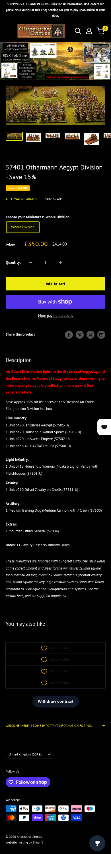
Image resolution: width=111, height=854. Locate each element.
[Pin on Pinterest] (80, 335)
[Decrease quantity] (30, 263)
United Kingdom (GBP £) (25, 754)
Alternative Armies (21, 199)
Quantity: (13, 262)
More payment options (55, 315)
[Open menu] (8, 31)
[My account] (89, 31)
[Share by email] (101, 335)
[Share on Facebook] (69, 335)
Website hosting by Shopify (24, 842)
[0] (100, 31)
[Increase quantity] (61, 263)
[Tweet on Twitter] (90, 335)
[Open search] (78, 31)
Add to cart (55, 283)
